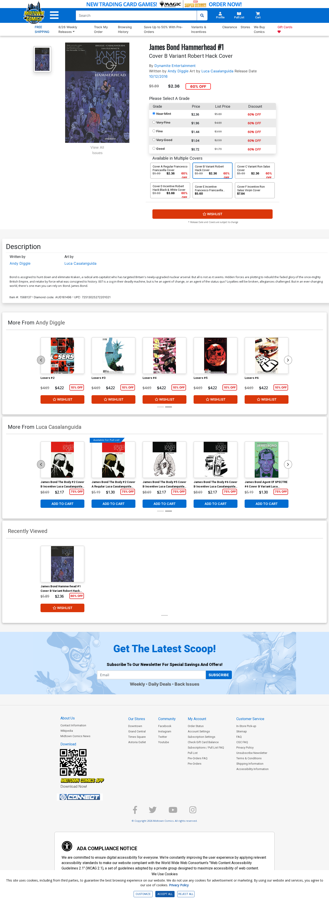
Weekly (137, 684)
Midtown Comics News (75, 736)
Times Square (137, 736)
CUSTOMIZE (143, 894)
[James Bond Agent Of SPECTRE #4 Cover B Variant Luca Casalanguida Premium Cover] (266, 459)
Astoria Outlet (137, 742)
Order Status (196, 726)
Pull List (193, 753)
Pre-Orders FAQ (197, 758)
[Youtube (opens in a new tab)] (173, 811)
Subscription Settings (201, 736)
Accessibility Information (252, 769)
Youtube (163, 742)
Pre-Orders (194, 763)
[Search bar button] (202, 15)
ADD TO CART (62, 504)
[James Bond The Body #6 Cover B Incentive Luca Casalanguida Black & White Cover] (215, 459)
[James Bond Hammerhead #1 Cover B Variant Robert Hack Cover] (62, 564)
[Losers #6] (266, 355)
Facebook (164, 726)
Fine (159, 131)
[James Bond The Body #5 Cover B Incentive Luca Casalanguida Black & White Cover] (164, 459)
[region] (41, 360)
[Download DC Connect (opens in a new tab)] (88, 797)
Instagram (164, 731)
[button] (54, 15)
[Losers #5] (215, 355)
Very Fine (163, 122)
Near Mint (163, 114)
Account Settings (199, 731)
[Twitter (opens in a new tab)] (152, 811)
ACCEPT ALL (165, 894)
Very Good (164, 140)
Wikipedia (66, 730)
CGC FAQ (242, 742)
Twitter (162, 736)
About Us (67, 718)
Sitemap (241, 731)
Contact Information (73, 725)
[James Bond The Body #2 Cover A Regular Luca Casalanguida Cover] (113, 459)
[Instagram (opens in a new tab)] (193, 811)
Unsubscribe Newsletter (251, 753)
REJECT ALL (185, 894)
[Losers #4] (164, 355)
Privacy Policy (245, 747)
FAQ (239, 736)
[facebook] (135, 811)
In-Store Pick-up (246, 726)
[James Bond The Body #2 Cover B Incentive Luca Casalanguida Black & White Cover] (62, 459)
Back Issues (187, 684)
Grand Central (137, 731)
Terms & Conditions (249, 758)
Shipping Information (249, 763)
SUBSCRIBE (219, 675)
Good (160, 148)
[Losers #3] (113, 355)
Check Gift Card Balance (203, 742)
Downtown (135, 726)
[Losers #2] (62, 355)
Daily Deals (159, 684)
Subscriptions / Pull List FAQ (206, 747)
